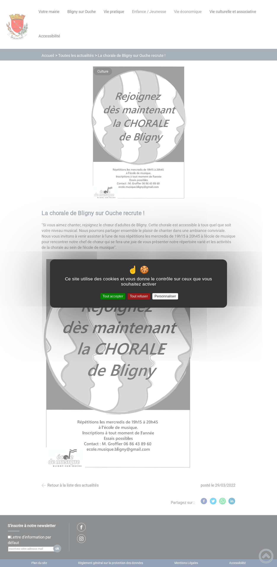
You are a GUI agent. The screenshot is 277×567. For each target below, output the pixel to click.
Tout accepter (113, 296)
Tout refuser (139, 296)
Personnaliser (165, 296)
